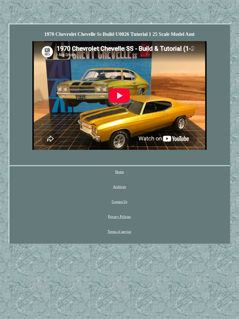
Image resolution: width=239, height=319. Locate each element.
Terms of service (119, 231)
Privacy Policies (119, 216)
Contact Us (119, 201)
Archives (119, 186)
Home (119, 172)
